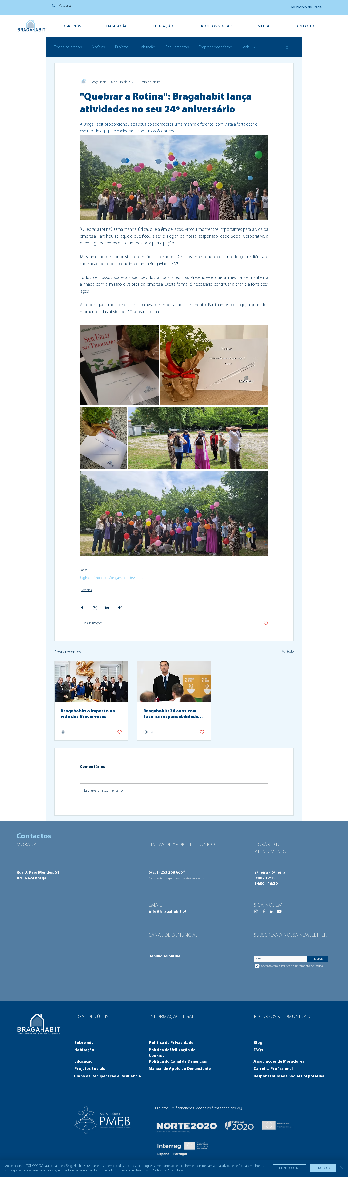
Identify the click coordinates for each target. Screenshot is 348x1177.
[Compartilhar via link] (119, 607)
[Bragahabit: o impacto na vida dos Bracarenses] (91, 681)
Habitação (147, 47)
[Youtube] (279, 911)
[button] (287, 47)
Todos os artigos (68, 47)
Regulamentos (177, 47)
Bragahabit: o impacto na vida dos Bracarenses (88, 714)
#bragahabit (117, 578)
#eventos (136, 578)
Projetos (122, 47)
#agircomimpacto (93, 578)
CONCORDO (322, 1168)
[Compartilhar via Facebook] (82, 607)
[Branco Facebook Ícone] (263, 911)
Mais (246, 47)
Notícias (98, 47)
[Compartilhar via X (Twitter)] (94, 607)
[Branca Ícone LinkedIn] (271, 911)
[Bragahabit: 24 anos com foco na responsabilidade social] (174, 681)
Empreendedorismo (215, 47)
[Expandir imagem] (119, 365)
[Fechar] (342, 1168)
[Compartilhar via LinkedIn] (107, 607)
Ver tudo (288, 652)
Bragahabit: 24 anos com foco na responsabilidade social (170, 714)
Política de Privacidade (167, 1170)
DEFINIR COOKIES (289, 1168)
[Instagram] (256, 911)
